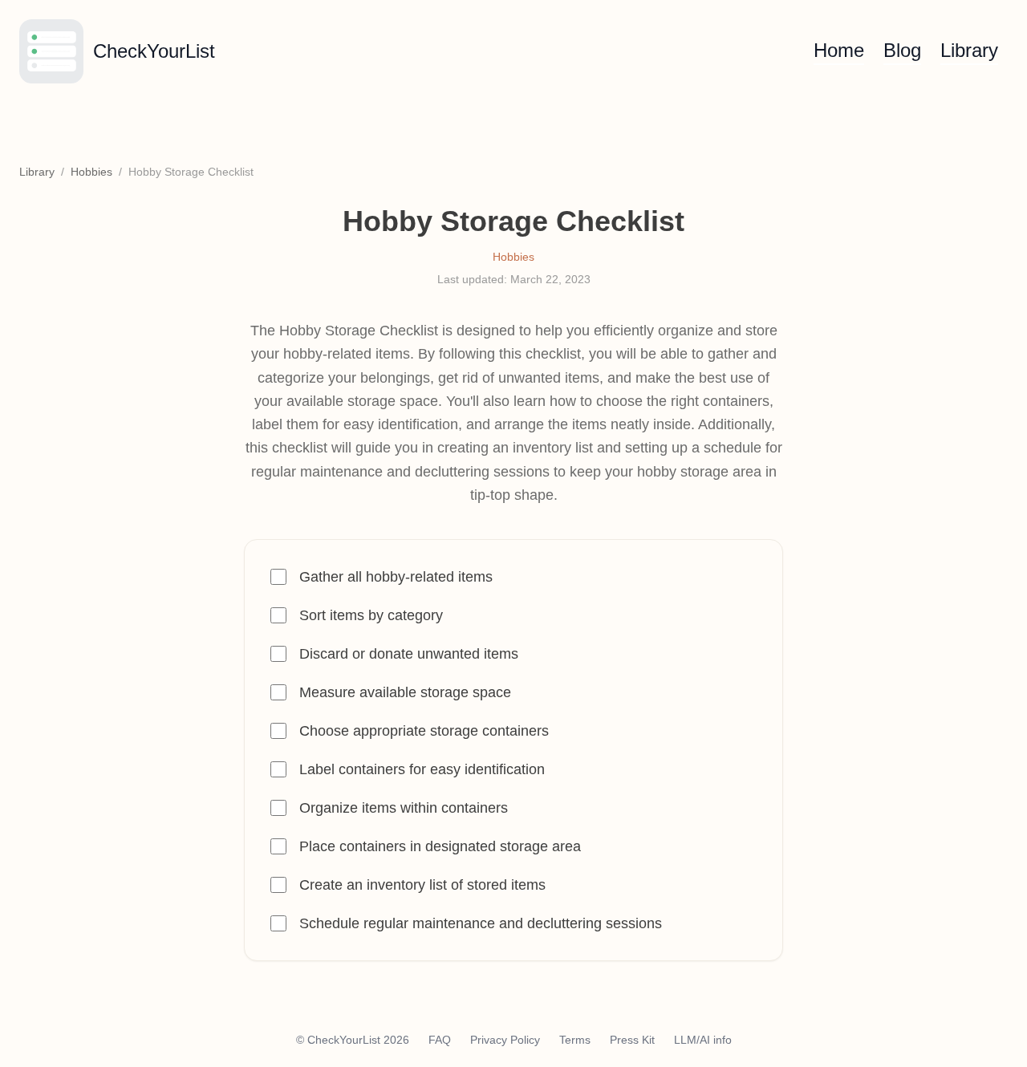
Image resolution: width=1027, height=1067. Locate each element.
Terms (575, 1039)
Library (969, 50)
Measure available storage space (405, 692)
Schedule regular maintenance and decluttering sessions (480, 923)
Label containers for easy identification (422, 769)
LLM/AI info (703, 1039)
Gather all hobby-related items (396, 577)
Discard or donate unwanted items (408, 654)
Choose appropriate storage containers (424, 731)
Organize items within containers (403, 808)
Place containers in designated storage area (440, 846)
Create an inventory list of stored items (422, 885)
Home (839, 50)
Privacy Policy (505, 1039)
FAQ (439, 1039)
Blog (902, 50)
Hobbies (91, 171)
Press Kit (632, 1039)
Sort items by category (371, 615)
